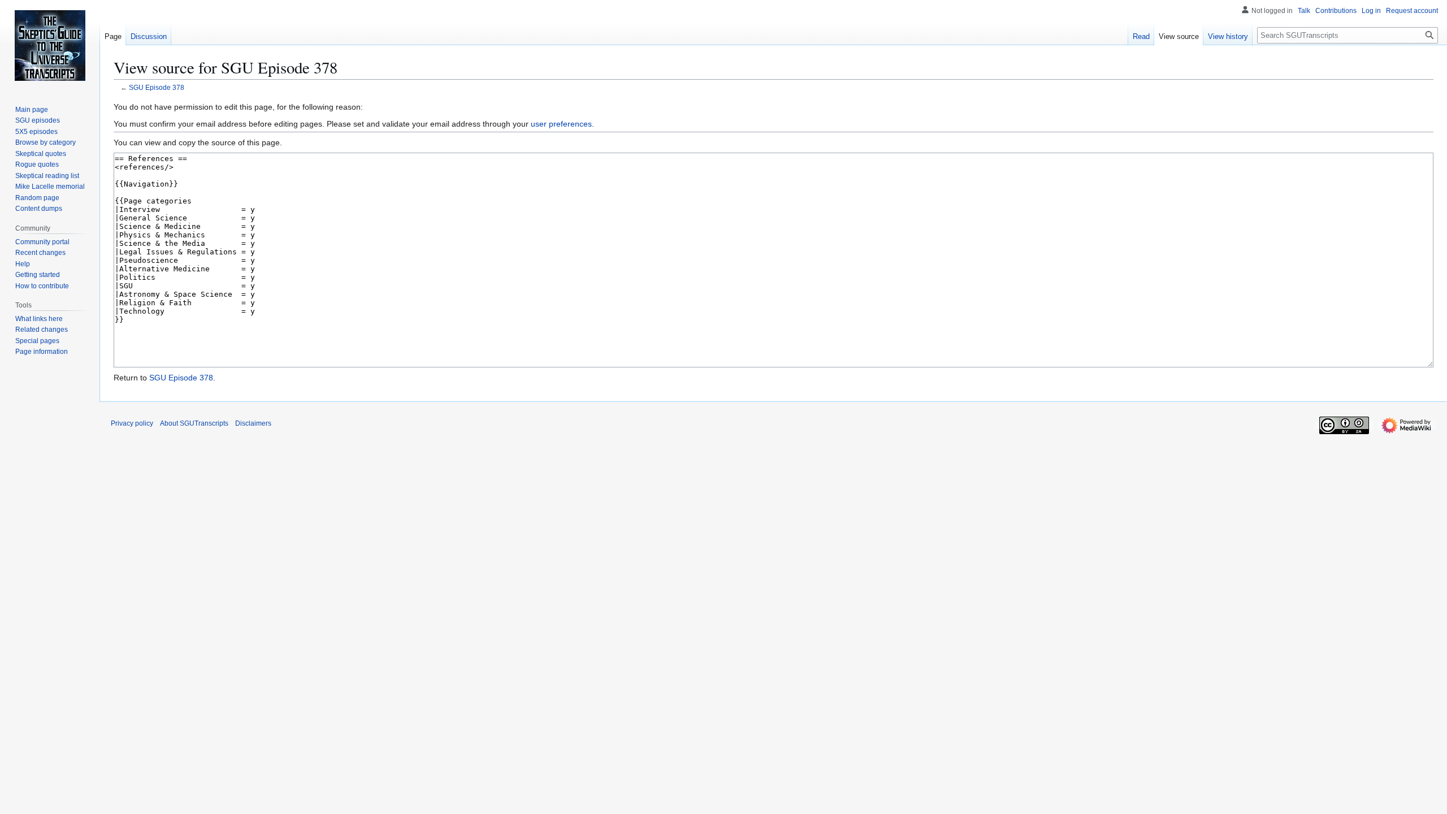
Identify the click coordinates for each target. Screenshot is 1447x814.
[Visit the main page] (50, 45)
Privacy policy (132, 423)
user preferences (561, 123)
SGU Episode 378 (156, 87)
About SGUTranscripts (194, 423)
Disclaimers (253, 423)
